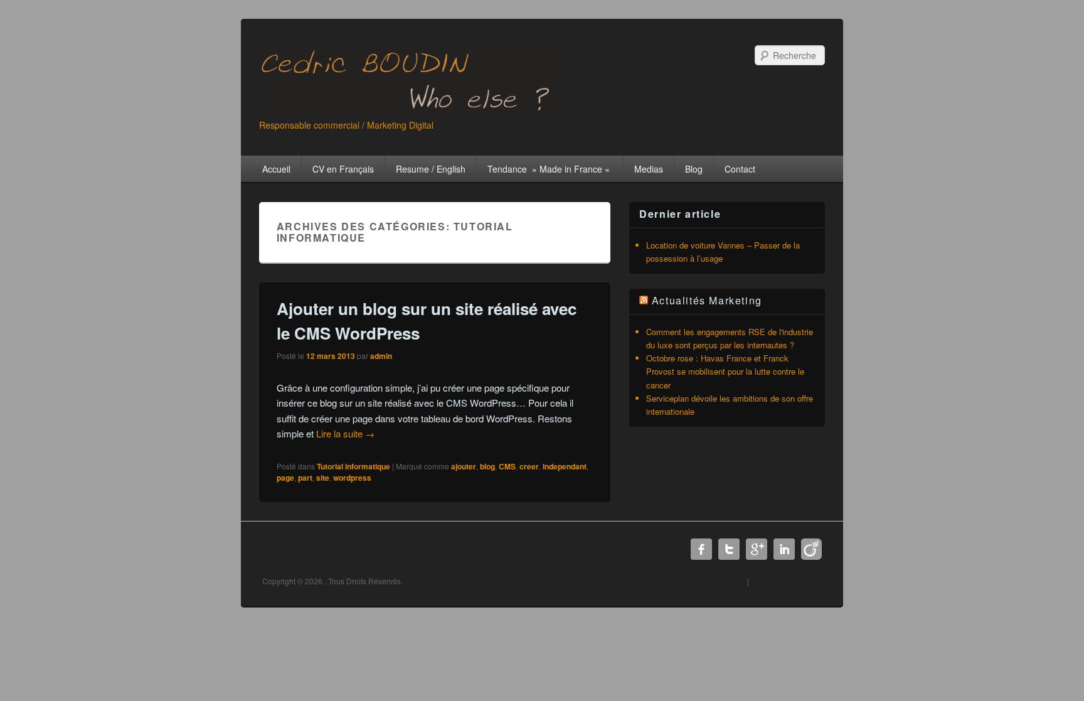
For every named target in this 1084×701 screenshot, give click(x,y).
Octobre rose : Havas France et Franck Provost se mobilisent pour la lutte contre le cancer (725, 371)
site (322, 477)
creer (529, 466)
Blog (694, 169)
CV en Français (343, 169)
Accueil (276, 169)
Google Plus (756, 549)
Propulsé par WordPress (697, 581)
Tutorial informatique (353, 466)
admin (381, 355)
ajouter (463, 466)
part (305, 477)
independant (565, 466)
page (285, 477)
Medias (648, 169)
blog (487, 466)
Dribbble (811, 549)
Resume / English (430, 169)
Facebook (701, 549)
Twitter (729, 549)
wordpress (352, 477)
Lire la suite (345, 433)
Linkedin (784, 549)
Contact (740, 169)
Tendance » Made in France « (549, 169)
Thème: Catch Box (788, 581)
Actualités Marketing (707, 300)
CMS (507, 466)
